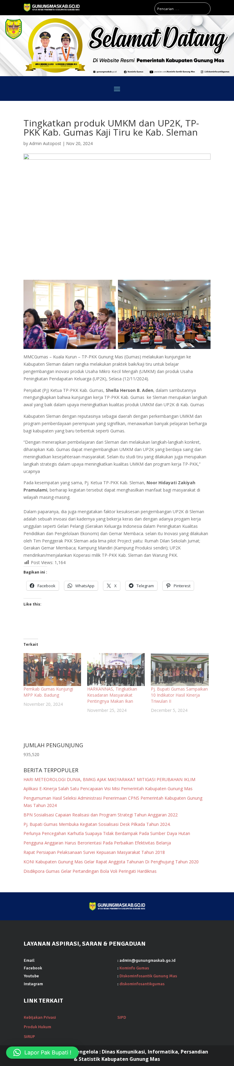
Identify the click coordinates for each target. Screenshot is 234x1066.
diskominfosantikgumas (142, 983)
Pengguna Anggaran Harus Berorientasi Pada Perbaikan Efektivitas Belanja (97, 843)
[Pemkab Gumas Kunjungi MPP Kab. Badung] (52, 669)
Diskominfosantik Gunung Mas (148, 976)
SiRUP (29, 1036)
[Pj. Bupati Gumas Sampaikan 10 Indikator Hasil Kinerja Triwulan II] (179, 669)
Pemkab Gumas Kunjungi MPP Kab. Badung (48, 692)
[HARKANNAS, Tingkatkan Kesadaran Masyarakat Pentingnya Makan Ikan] (116, 669)
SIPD (121, 1017)
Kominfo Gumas (134, 968)
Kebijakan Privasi (40, 1017)
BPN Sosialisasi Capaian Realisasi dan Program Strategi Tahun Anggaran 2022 (100, 815)
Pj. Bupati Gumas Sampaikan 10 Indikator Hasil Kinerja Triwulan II (179, 695)
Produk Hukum (37, 1026)
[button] (42, 1052)
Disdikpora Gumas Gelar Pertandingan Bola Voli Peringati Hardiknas (90, 871)
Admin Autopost (45, 143)
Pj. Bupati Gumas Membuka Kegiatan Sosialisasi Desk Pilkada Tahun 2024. (97, 824)
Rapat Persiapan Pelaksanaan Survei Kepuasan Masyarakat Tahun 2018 (94, 852)
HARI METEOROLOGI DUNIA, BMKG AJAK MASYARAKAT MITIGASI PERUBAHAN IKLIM (109, 779)
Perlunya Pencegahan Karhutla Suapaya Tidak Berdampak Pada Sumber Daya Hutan (106, 833)
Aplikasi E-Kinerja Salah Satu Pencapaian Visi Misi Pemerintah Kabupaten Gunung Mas (109, 788)
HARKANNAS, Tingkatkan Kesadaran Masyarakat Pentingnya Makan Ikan (112, 695)
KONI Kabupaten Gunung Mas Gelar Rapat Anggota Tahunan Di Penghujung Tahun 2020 (111, 862)
